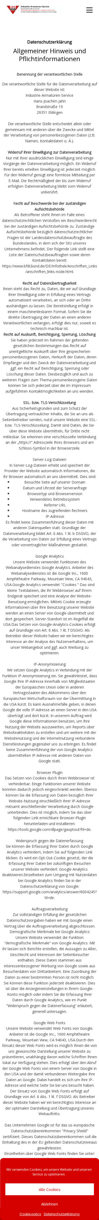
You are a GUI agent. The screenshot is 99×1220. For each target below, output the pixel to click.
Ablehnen (49, 1204)
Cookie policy (30, 1214)
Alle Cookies (49, 1189)
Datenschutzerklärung (61, 1214)
